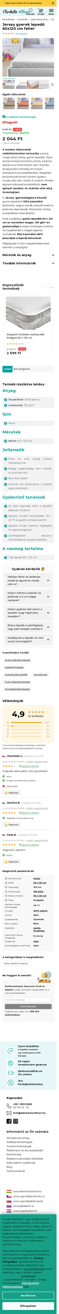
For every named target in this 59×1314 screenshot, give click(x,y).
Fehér (36, 878)
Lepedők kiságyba (14, 667)
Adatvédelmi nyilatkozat (21, 1162)
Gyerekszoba (40, 674)
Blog (9, 1167)
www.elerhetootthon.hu (27, 1191)
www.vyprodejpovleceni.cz (29, 1196)
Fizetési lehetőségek (19, 1146)
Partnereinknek (16, 1171)
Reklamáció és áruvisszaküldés (25, 1150)
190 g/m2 (38, 891)
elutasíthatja (28, 1276)
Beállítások (28, 1295)
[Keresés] (30, 10)
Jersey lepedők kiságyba (17, 660)
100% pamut (40, 911)
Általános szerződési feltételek (25, 1158)
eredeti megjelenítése (37, 761)
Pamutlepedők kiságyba (17, 689)
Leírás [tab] (7, 369)
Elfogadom (28, 1305)
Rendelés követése (18, 1138)
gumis (36, 928)
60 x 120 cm (39, 883)
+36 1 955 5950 (22, 1104)
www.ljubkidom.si (23, 1206)
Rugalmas (39, 931)
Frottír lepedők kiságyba (17, 682)
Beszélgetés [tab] (22, 369)
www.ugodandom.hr (25, 1211)
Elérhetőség (14, 1154)
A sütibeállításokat (34, 1268)
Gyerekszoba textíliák (16, 674)
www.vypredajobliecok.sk (28, 1201)
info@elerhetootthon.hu (29, 1113)
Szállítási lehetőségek (21, 117)
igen (36, 941)
